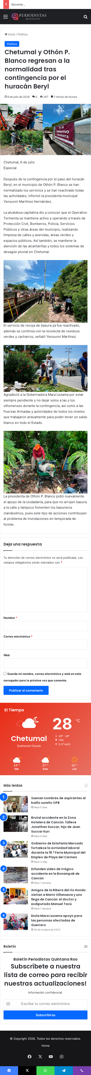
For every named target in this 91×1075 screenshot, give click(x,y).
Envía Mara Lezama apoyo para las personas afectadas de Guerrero (56, 920)
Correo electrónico (18, 636)
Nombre (10, 618)
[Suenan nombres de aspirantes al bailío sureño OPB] (16, 804)
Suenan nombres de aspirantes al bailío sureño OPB (58, 800)
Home (46, 1045)
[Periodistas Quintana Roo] (28, 16)
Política (22, 34)
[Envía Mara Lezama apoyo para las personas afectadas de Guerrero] (16, 922)
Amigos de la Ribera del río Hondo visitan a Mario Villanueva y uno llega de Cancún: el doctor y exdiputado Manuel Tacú (58, 897)
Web (7, 655)
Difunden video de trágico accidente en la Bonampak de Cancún (55, 873)
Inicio (11, 34)
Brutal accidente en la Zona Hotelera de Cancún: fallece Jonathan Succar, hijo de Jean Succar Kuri (55, 824)
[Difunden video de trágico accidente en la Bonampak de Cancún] (16, 875)
